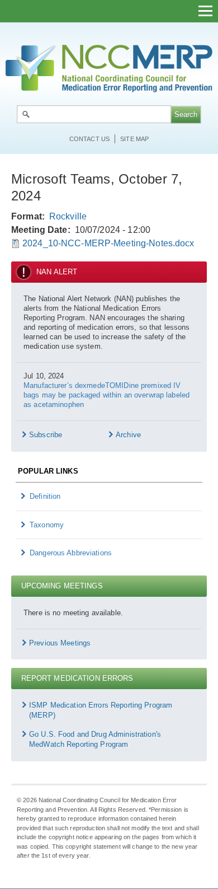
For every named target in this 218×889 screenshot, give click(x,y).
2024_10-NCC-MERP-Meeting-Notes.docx (108, 243)
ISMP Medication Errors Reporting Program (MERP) (100, 710)
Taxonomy (47, 525)
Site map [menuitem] (134, 138)
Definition (45, 496)
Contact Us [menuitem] (89, 138)
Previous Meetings (60, 643)
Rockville (68, 216)
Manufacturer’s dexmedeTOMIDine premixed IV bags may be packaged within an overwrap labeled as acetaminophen (106, 395)
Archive (128, 435)
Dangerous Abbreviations (71, 553)
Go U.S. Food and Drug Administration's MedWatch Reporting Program (95, 739)
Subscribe (45, 435)
